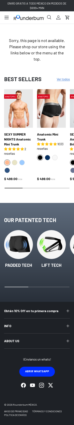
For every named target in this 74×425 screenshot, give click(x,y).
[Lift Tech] (51, 244)
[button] (67, 17)
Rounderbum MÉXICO (25, 404)
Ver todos (63, 79)
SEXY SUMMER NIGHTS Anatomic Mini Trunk (17, 139)
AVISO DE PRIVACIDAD (16, 411)
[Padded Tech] (18, 244)
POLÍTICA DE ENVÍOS (15, 414)
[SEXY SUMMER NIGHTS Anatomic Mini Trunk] (18, 108)
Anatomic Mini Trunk (47, 136)
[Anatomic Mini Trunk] (51, 108)
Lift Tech (51, 265)
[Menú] (6, 17)
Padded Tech (18, 265)
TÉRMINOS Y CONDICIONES (47, 411)
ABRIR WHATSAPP (37, 371)
